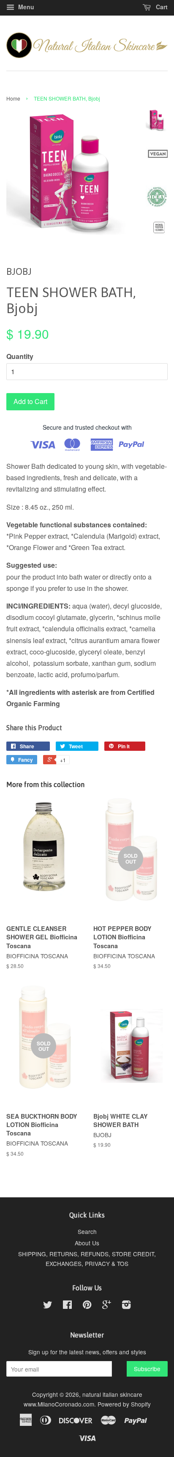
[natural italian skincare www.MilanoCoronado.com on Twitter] (47, 1306)
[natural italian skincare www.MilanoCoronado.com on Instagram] (126, 1306)
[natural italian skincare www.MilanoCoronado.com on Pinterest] (87, 1306)
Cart (161, 7)
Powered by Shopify (124, 1404)
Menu (25, 7)
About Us (87, 1243)
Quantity (19, 356)
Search (87, 1231)
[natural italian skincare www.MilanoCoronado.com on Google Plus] (106, 1306)
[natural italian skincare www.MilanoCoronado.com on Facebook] (67, 1306)
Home (13, 98)
